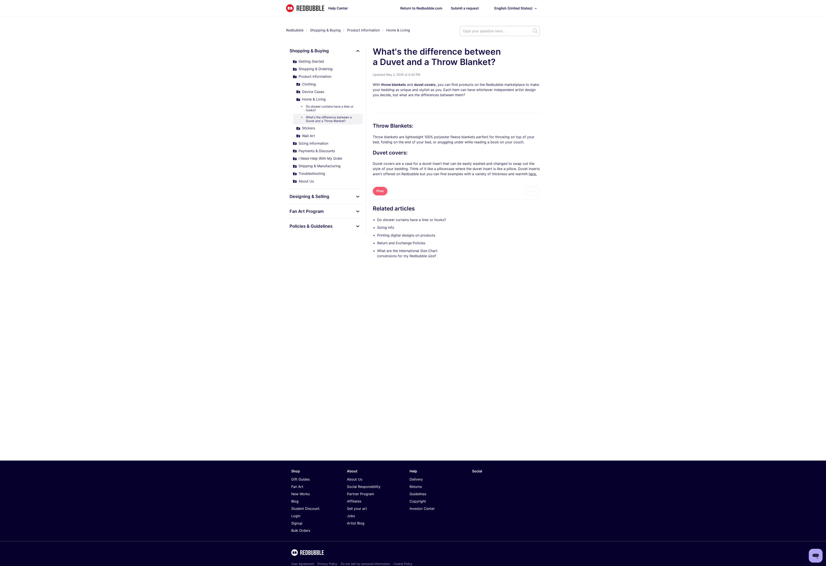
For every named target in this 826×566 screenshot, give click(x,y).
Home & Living (398, 30)
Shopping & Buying (325, 30)
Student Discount (305, 508)
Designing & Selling (309, 196)
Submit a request (465, 8)
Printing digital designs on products (406, 235)
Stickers (308, 128)
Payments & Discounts (317, 151)
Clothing (309, 84)
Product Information (363, 30)
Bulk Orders (300, 530)
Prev (380, 191)
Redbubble (295, 30)
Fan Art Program (307, 211)
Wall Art (308, 136)
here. (533, 174)
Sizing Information (313, 143)
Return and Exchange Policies (401, 243)
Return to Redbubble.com (421, 8)
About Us (306, 181)
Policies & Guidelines (311, 226)
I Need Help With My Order (320, 158)
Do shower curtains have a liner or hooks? (329, 108)
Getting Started (311, 61)
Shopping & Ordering (316, 69)
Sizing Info (385, 227)
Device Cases (313, 92)
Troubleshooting (312, 173)
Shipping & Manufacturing (320, 166)
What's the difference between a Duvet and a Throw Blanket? (329, 119)
